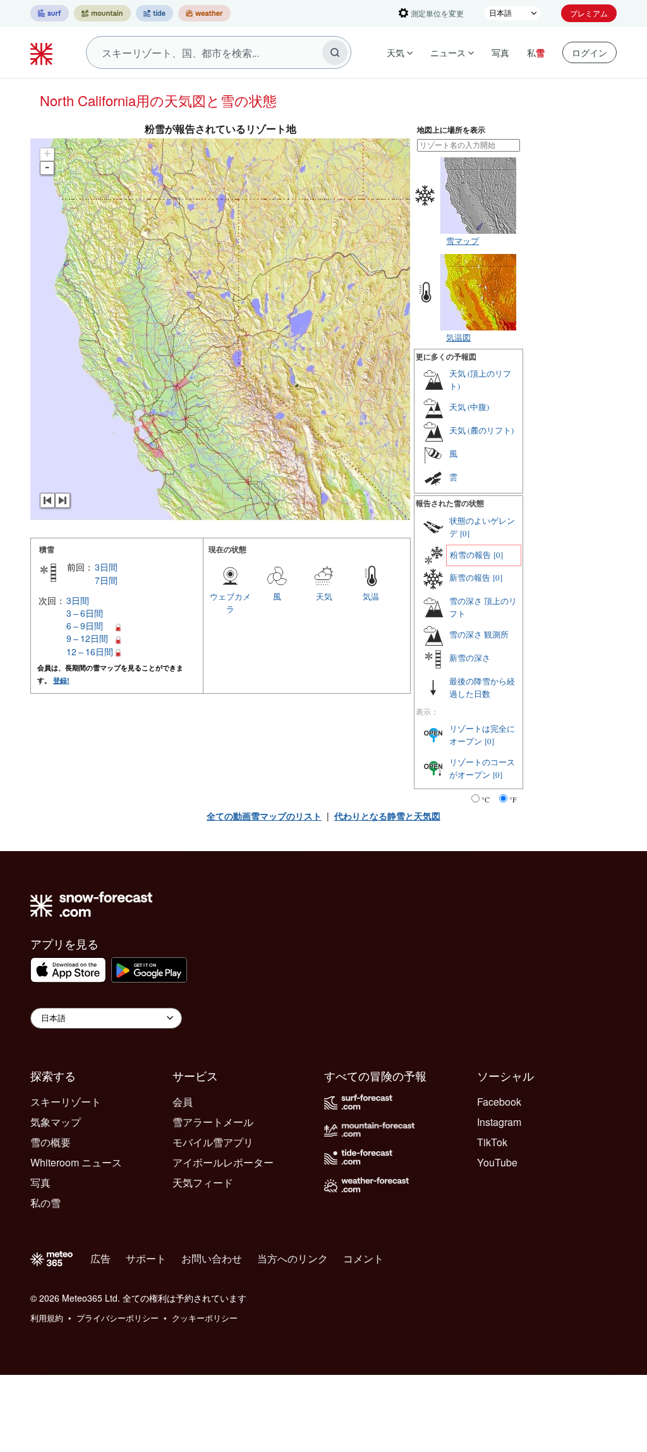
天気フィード (202, 1182)
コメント (363, 1258)
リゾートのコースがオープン (482, 768)
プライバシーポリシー (117, 1318)
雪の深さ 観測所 (479, 634)
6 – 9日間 (84, 625)
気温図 (458, 337)
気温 (371, 596)
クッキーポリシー (205, 1318)
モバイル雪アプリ (212, 1142)
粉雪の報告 (470, 554)
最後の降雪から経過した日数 (482, 687)
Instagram (499, 1122)
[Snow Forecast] (43, 52)
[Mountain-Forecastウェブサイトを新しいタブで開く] (102, 13)
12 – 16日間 (89, 651)
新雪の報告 (469, 577)
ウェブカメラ (230, 602)
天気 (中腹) (469, 407)
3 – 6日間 (84, 613)
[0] (464, 533)
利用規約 (46, 1318)
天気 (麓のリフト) (481, 430)
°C (485, 799)
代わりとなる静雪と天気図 (387, 815)
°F (513, 799)
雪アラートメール (212, 1122)
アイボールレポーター (223, 1162)
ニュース (448, 52)
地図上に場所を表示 (451, 129)
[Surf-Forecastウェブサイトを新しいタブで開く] (49, 13)
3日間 (106, 566)
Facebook (499, 1101)
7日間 (106, 580)
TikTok (492, 1142)
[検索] (335, 52)
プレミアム (589, 13)
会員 (182, 1101)
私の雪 (45, 1202)
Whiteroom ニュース (76, 1162)
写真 (500, 52)
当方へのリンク (292, 1258)
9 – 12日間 (87, 638)
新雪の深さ (469, 657)
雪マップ (462, 240)
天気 (395, 52)
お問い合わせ (211, 1258)
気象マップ (55, 1122)
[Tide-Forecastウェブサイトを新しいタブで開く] (154, 13)
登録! (61, 680)
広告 (100, 1258)
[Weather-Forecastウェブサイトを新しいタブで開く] (204, 13)
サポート (146, 1258)
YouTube (497, 1162)
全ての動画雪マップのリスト (264, 815)
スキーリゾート (65, 1101)
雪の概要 (50, 1142)
